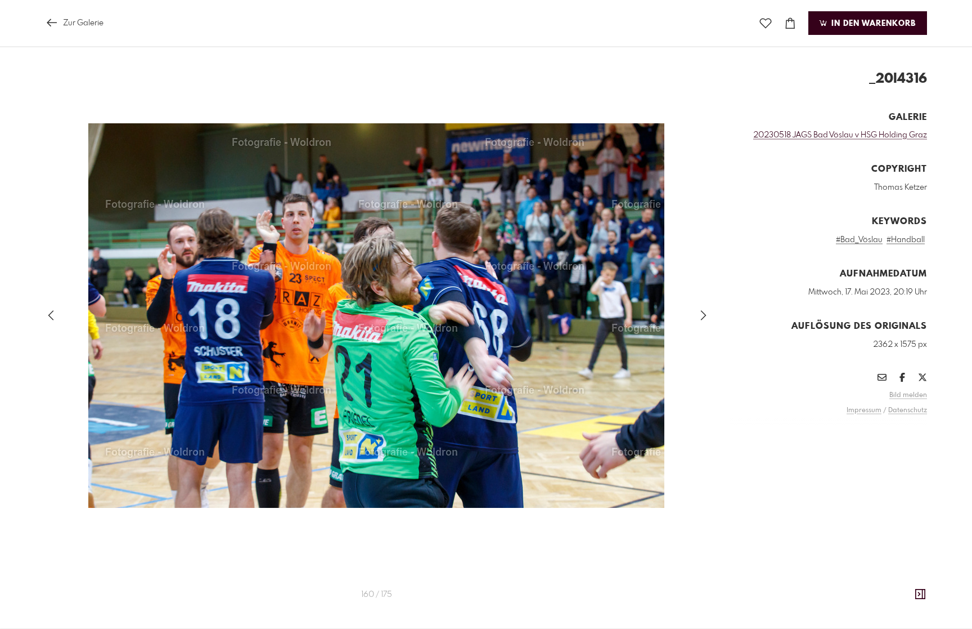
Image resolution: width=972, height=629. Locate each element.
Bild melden (908, 395)
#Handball (905, 240)
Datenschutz (907, 410)
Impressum (864, 410)
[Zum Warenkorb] (790, 23)
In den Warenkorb (872, 24)
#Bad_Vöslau (859, 240)
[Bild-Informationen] (920, 594)
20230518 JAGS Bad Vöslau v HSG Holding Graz (840, 135)
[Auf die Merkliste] (765, 23)
